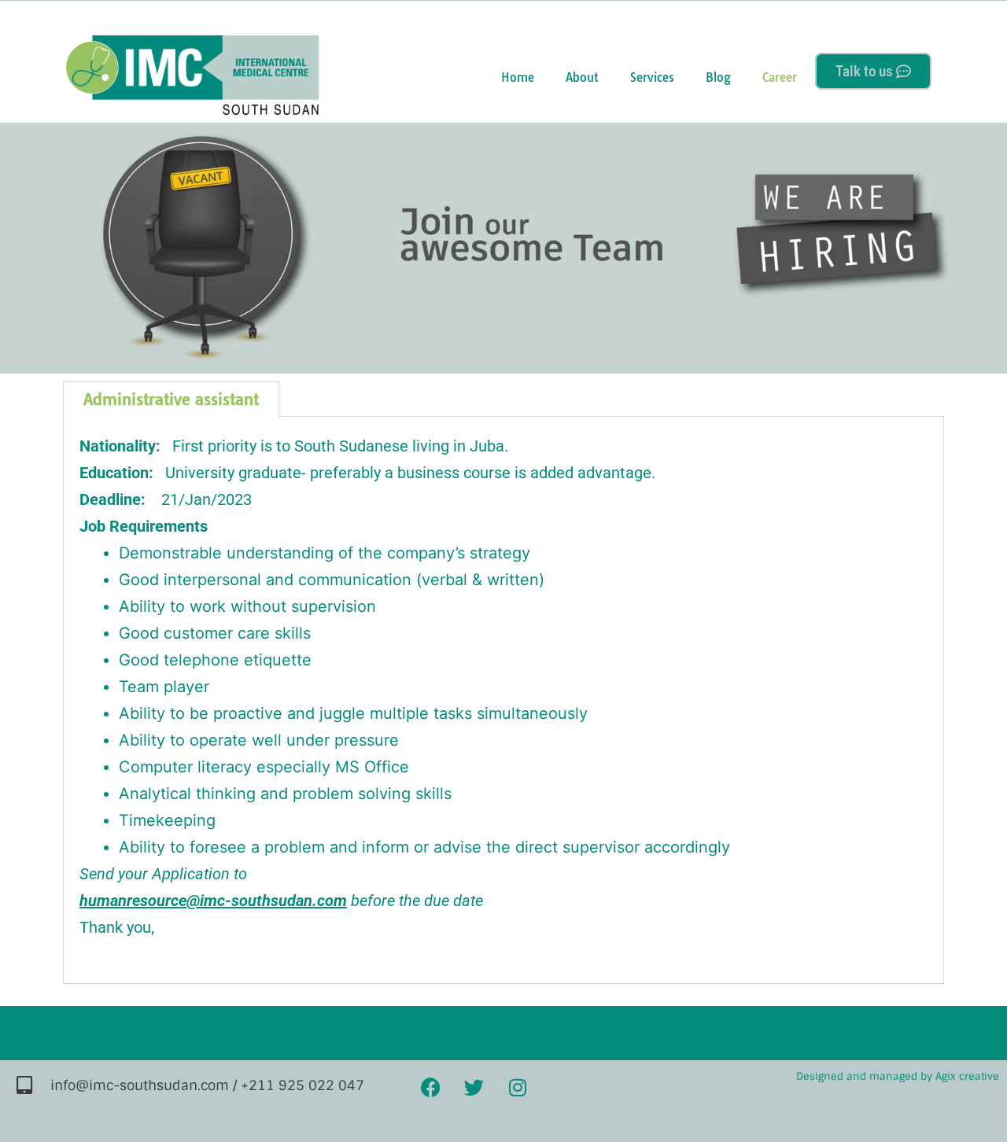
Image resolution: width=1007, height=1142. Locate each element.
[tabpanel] (503, 700)
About (582, 77)
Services (652, 77)
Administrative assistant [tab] (171, 399)
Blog (718, 77)
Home (517, 77)
